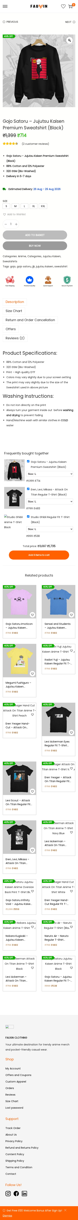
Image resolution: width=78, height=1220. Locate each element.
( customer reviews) (35, 144)
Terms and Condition (18, 1167)
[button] (14, 214)
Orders (9, 1088)
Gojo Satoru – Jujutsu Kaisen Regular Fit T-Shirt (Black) (58, 980)
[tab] (39, 301)
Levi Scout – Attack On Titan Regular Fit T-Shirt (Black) (18, 804)
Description (15, 302)
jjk (33, 266)
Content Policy (14, 1154)
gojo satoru (24, 266)
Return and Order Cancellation (30, 320)
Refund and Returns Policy (21, 1148)
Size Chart (14, 311)
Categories (34, 256)
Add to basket (35, 235)
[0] (70, 6)
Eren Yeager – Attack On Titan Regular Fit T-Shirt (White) (58, 781)
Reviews (10, 1094)
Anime (22, 256)
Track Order (12, 1128)
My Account (13, 1068)
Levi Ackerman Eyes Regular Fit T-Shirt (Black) (57, 745)
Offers (11, 329)
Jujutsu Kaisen (52, 256)
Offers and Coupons (18, 1075)
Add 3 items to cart (39, 555)
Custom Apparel (15, 1081)
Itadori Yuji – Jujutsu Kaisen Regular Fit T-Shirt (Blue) (57, 663)
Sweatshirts (10, 261)
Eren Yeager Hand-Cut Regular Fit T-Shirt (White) (57, 904)
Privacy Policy (13, 1141)
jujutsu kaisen (44, 266)
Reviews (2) (15, 338)
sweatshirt (60, 266)
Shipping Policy (14, 1161)
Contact (10, 1174)
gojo (13, 266)
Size (5, 201)
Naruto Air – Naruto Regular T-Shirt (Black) (57, 939)
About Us (11, 1134)
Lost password (14, 1108)
